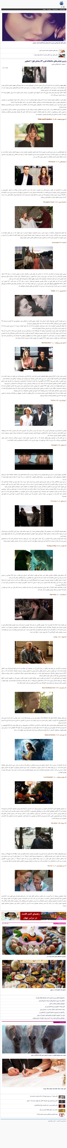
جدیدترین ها (55, 9)
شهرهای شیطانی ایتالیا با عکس (57, 1004)
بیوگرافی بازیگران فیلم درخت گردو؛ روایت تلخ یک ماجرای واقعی (49, 1018)
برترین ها (49, 9)
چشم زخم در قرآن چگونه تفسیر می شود (48, 1110)
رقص (33, 279)
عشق (65, 85)
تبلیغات (44, 9)
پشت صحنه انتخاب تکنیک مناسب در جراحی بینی (52, 1009)
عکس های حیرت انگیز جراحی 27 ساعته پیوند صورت (46, 55)
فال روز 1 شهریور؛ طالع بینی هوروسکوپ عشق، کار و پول (51, 1015)
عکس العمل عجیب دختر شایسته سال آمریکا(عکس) (46, 1105)
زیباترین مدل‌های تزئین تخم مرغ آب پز (56, 956)
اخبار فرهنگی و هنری (56, 64)
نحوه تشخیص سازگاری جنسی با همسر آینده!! (47, 1114)
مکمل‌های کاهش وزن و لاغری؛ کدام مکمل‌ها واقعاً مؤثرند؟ (50, 998)
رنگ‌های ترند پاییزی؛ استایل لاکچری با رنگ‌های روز (52, 1012)
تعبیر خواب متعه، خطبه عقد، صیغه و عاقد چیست (54, 1089)
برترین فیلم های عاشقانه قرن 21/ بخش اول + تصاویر (46, 61)
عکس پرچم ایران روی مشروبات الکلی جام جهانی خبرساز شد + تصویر (42, 1101)
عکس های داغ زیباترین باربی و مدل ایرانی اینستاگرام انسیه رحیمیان (49, 43)
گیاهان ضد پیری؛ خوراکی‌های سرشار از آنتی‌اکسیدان (52, 1001)
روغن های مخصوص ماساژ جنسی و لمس (48, 50)
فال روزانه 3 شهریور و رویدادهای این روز (55, 1007)
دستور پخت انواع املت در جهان (58, 990)
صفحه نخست (62, 9)
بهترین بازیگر (53, 284)
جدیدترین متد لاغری (61, 1121)
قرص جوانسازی (51, 1121)
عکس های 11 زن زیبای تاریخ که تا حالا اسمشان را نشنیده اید (44, 1096)
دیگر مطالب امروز (5, 923)
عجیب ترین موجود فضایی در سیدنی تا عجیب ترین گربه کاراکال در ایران (48, 1055)
